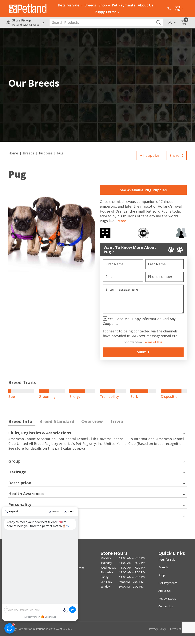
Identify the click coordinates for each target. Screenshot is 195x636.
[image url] (27, 8)
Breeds (90, 5)
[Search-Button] (158, 22)
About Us (145, 5)
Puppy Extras (106, 11)
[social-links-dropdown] (179, 8)
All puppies (150, 155)
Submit (143, 352)
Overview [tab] (92, 421)
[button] (172, 22)
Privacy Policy (157, 629)
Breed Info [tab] (20, 421)
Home (13, 153)
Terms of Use (143, 342)
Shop (103, 5)
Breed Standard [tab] (56, 421)
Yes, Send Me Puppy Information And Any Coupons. (139, 321)
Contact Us (165, 606)
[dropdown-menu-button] (81, 5)
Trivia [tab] (116, 421)
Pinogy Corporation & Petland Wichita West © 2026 (40, 629)
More (121, 220)
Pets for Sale (68, 5)
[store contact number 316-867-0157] (169, 8)
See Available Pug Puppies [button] (143, 190)
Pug (60, 153)
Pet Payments (123, 5)
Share (174, 155)
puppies (45, 153)
